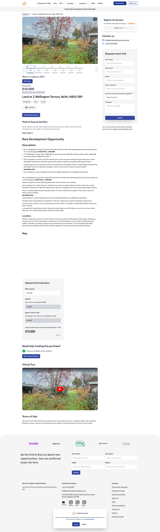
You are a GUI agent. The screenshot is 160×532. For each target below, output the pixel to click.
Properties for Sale (44, 3)
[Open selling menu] (63, 3)
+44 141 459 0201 (68, 487)
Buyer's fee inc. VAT (32, 313)
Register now (118, 28)
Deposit (28, 299)
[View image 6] (71, 69)
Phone (107, 463)
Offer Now (27, 81)
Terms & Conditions (118, 505)
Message (108, 102)
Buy (55, 3)
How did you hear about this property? (118, 93)
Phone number (110, 85)
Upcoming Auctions (119, 494)
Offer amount (30, 289)
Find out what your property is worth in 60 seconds (80, 9)
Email (107, 76)
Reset (58, 335)
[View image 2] (38, 69)
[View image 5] (63, 69)
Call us (131, 3)
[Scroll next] (96, 69)
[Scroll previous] (23, 69)
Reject (84, 524)
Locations (82, 3)
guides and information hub (122, 129)
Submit (120, 118)
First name (108, 59)
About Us (115, 498)
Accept (76, 524)
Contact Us (116, 509)
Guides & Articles (118, 517)
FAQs (93, 3)
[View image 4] (55, 69)
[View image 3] (46, 69)
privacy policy (89, 519)
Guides (100, 3)
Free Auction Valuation (120, 487)
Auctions (70, 3)
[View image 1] (30, 69)
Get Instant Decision (31, 356)
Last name (108, 68)
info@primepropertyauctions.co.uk (74, 491)
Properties (25, 14)
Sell (61, 3)
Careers (114, 513)
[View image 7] (79, 69)
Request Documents (31, 115)
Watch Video (26, 133)
